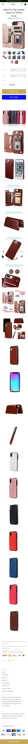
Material (4, 70)
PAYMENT (4, 680)
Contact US (5, 675)
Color (3, 75)
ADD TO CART (14, 742)
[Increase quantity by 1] (19, 81)
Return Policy (5, 686)
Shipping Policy (6, 688)
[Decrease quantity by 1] (11, 81)
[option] (14, 35)
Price (3, 84)
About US (4, 677)
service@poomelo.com (8, 726)
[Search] (22, 4)
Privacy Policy (5, 683)
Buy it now (14, 97)
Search (4, 672)
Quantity (4, 80)
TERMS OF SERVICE (7, 691)
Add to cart (14, 91)
